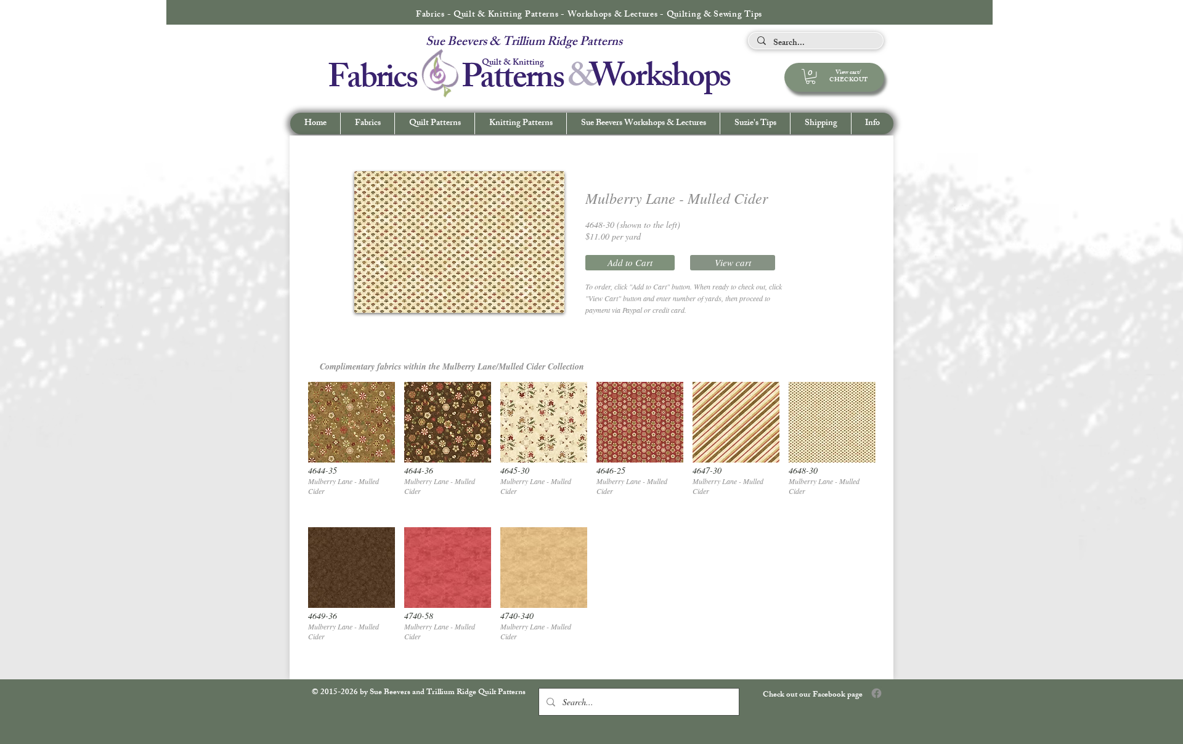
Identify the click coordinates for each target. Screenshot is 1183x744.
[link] (810, 76)
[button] (872, 123)
